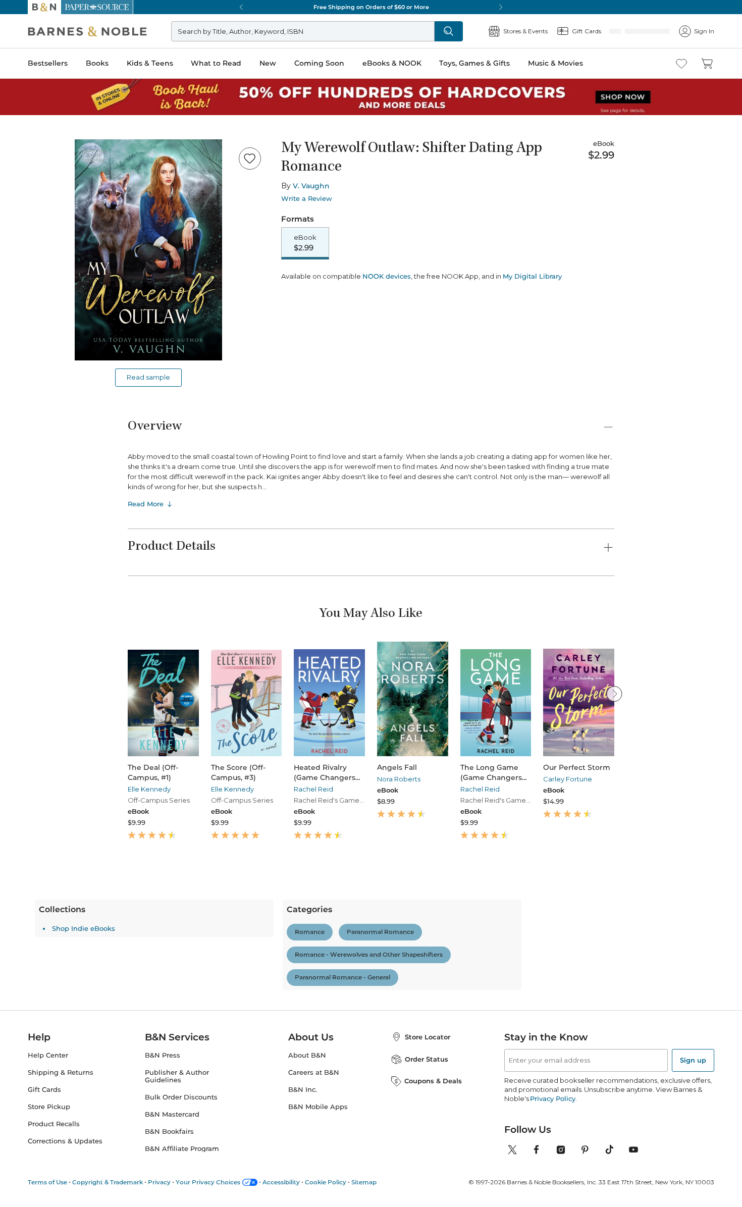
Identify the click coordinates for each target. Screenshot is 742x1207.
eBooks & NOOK (391, 63)
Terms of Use (47, 1182)
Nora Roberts (398, 779)
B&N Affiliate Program (182, 1148)
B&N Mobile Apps (318, 1107)
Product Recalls (54, 1124)
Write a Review (306, 198)
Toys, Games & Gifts (474, 63)
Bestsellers (48, 63)
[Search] (482, 31)
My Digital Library (532, 311)
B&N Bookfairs (169, 1131)
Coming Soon (319, 63)
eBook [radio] (305, 243)
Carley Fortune (567, 779)
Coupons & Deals (433, 1081)
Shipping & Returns (60, 1072)
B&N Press (162, 1055)
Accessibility (281, 1182)
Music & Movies (555, 63)
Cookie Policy (325, 1182)
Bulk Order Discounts (181, 1097)
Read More (146, 504)
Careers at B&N (313, 1072)
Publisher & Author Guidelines (177, 1076)
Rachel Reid (313, 789)
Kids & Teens (150, 63)
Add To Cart (342, 284)
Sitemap (364, 1182)
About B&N (307, 1055)
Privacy (159, 1182)
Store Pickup (49, 1107)
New (267, 63)
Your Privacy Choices (208, 1182)
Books (97, 63)
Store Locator (427, 1037)
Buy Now (467, 284)
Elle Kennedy (149, 789)
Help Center (48, 1055)
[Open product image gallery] (148, 249)
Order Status (426, 1059)
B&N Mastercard (172, 1114)
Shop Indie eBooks (176, 928)
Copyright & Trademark (107, 1182)
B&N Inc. (302, 1089)
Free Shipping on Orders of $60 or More (371, 7)
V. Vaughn (311, 185)
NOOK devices (386, 312)
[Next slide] (614, 694)
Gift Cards (44, 1089)
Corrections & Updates (65, 1141)
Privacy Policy (552, 1098)
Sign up (693, 1060)
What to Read (216, 63)
